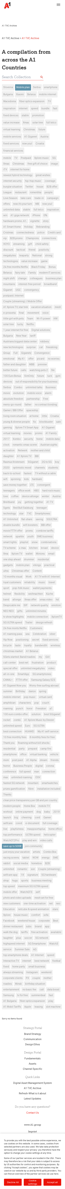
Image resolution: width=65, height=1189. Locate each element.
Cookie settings (32, 1182)
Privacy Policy (14, 15)
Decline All (13, 1182)
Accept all (52, 1182)
